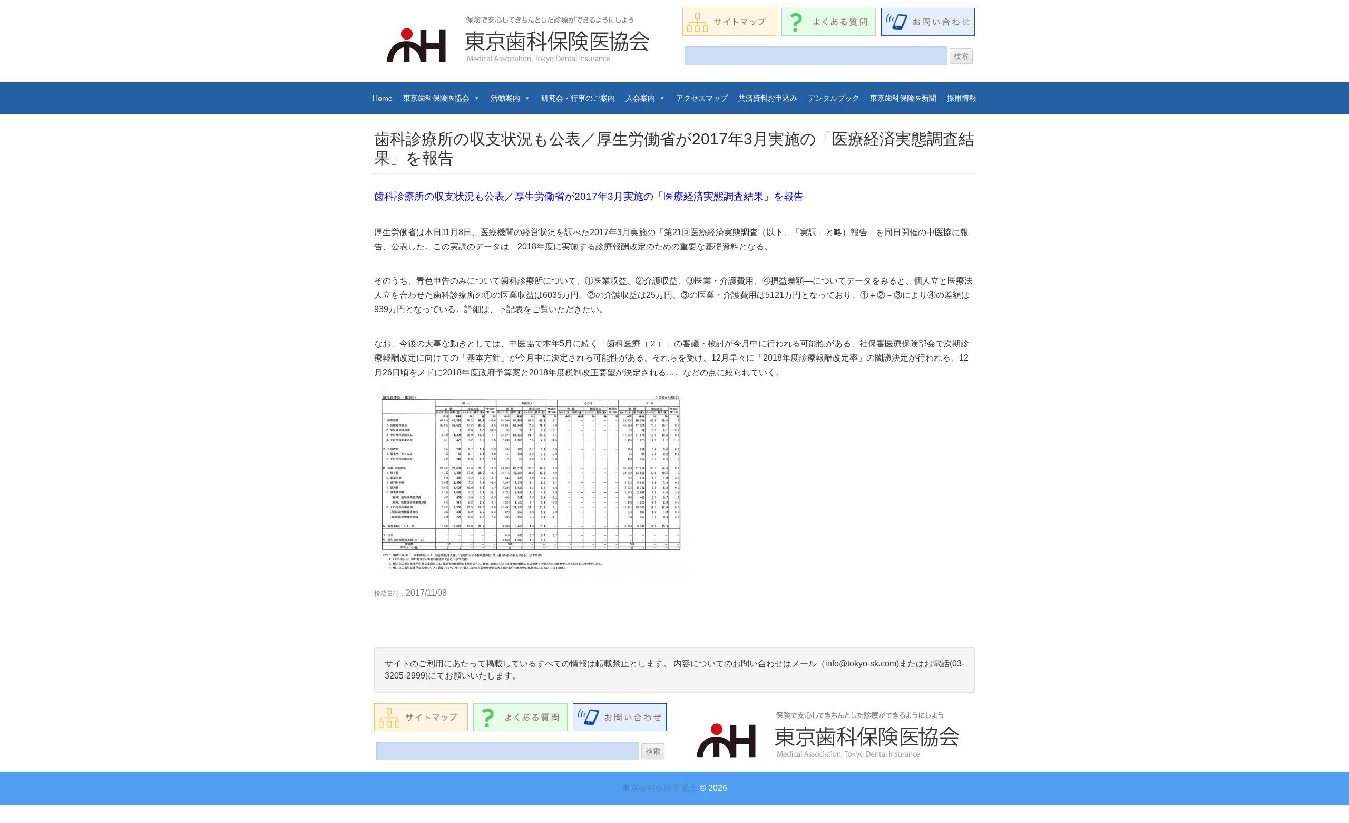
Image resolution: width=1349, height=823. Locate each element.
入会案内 (640, 98)
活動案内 (505, 98)
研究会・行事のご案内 (578, 98)
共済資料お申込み (767, 98)
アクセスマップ (702, 98)
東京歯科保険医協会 (436, 98)
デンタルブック (833, 98)
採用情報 (961, 98)
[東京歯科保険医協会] (519, 39)
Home (383, 98)
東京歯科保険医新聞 (903, 98)
